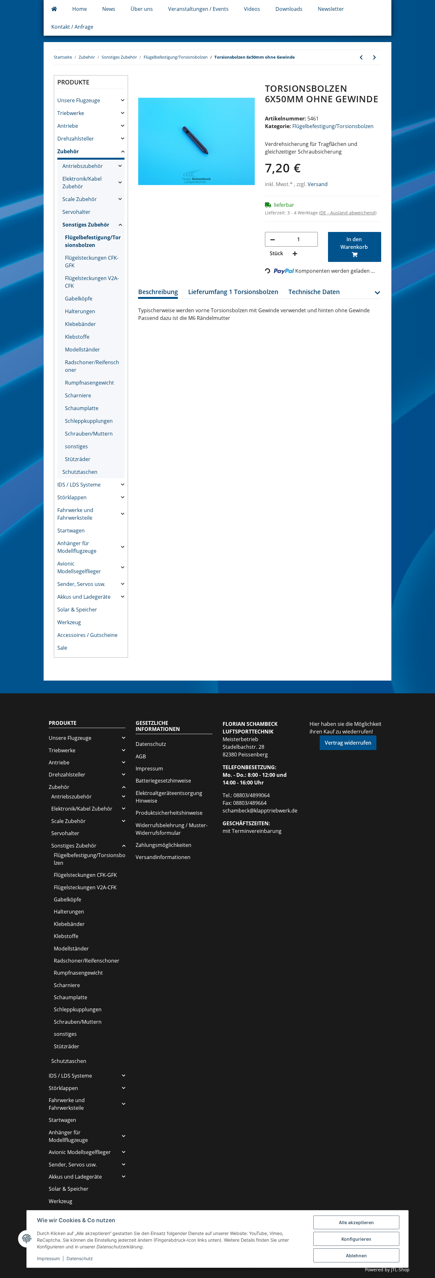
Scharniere (78, 395)
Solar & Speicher (77, 609)
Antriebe (67, 125)
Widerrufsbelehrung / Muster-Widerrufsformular (172, 829)
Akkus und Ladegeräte (84, 596)
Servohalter (76, 211)
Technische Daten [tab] (314, 292)
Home (79, 8)
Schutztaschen (79, 471)
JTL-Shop (400, 1270)
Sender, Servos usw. (81, 584)
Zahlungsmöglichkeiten (163, 844)
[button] (377, 296)
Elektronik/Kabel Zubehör (82, 182)
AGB (141, 756)
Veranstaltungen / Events (198, 8)
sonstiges (76, 446)
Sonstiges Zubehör (85, 224)
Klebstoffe (77, 336)
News (108, 8)
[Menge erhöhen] (295, 253)
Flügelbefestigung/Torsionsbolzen (333, 126)
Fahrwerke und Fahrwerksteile (75, 514)
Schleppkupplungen (89, 420)
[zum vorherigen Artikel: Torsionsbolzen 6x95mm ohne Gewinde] (361, 57)
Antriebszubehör (82, 166)
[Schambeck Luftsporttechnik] (54, 9)
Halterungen (80, 311)
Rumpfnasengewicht (89, 382)
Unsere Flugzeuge (78, 100)
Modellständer (82, 349)
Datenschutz (151, 743)
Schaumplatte (81, 408)
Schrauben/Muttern (89, 433)
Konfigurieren (356, 1239)
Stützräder (77, 459)
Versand (318, 184)
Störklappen (72, 497)
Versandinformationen (163, 857)
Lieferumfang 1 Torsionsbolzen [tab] (233, 292)
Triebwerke (70, 113)
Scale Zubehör (79, 199)
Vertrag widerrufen (348, 742)
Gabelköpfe (78, 298)
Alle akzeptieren (356, 1222)
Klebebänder (80, 324)
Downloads (289, 8)
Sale (62, 647)
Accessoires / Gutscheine (87, 635)
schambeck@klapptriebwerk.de (260, 810)
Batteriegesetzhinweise (163, 780)
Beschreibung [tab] (158, 292)
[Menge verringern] (272, 239)
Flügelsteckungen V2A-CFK (92, 282)
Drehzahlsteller (75, 138)
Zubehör (68, 151)
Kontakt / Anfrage (72, 26)
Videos (252, 8)
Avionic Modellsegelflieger (79, 567)
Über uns (142, 8)
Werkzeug (69, 622)
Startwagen (71, 530)
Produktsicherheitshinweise (169, 812)
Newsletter (331, 8)
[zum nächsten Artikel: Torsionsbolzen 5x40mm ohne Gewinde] (374, 57)
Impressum (149, 768)
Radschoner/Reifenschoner (92, 366)
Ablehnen (356, 1255)
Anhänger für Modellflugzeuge (76, 547)
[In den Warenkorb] (143, 79)
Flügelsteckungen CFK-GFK (91, 261)
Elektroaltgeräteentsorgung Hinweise (169, 797)
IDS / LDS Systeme (79, 484)
